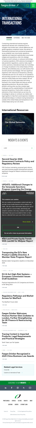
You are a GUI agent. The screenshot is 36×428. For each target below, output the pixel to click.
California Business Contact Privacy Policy (17, 414)
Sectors (20, 400)
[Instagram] (18, 388)
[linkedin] (5, 388)
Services (14, 400)
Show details (27, 222)
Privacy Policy (12, 411)
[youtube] (30, 388)
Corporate (6, 370)
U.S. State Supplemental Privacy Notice (25, 411)
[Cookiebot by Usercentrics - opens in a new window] (26, 193)
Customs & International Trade (12, 372)
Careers (16, 404)
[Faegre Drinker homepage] (9, 5)
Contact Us (6, 411)
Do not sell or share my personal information (18, 233)
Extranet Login (24, 404)
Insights (26, 400)
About (31, 400)
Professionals (6, 400)
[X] (24, 388)
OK (18, 227)
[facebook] (11, 388)
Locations (10, 404)
